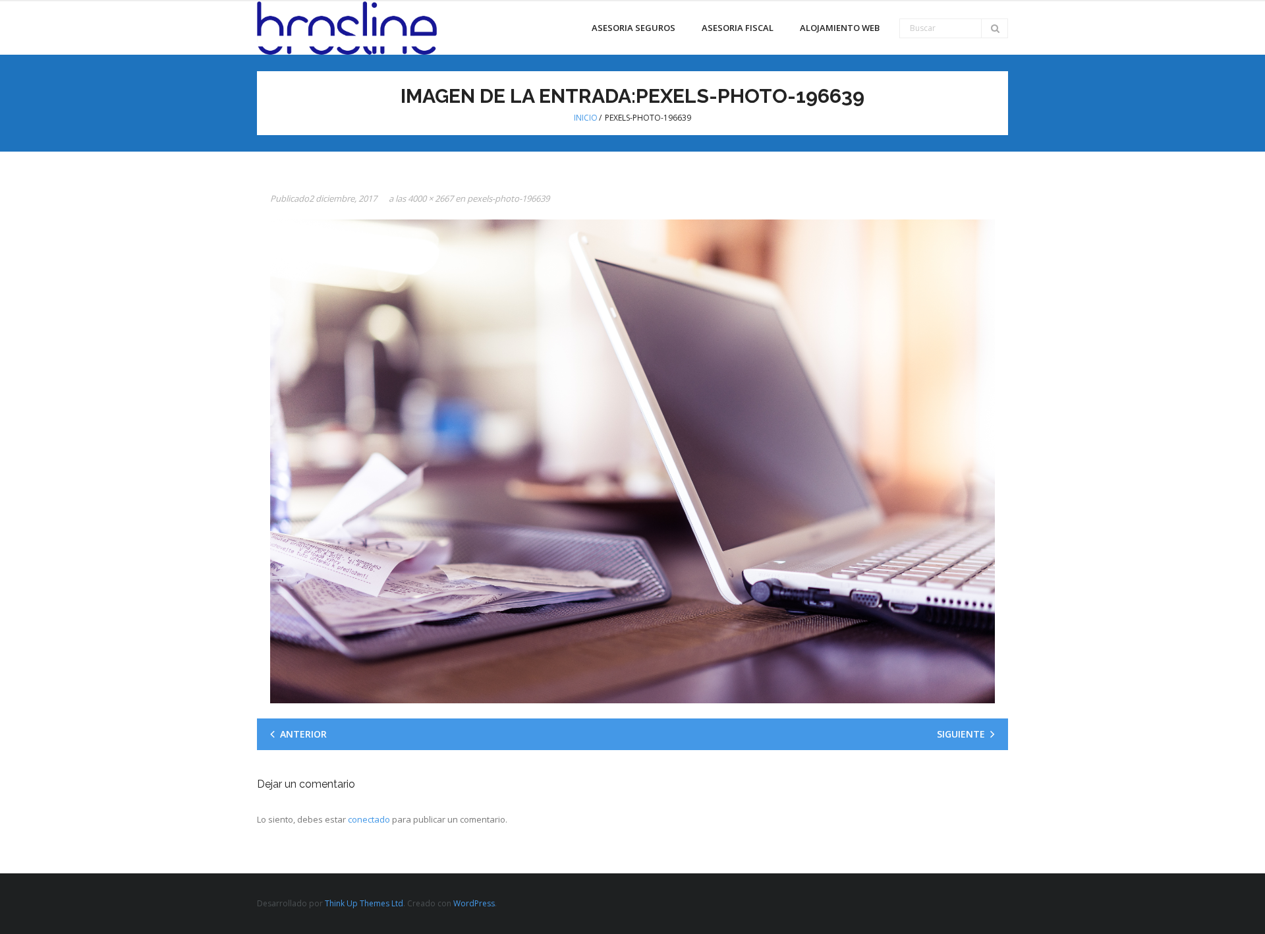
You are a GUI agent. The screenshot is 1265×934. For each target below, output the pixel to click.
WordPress (474, 903)
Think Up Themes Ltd (364, 903)
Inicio (586, 117)
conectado (369, 819)
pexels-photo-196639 (508, 198)
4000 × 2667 (430, 198)
